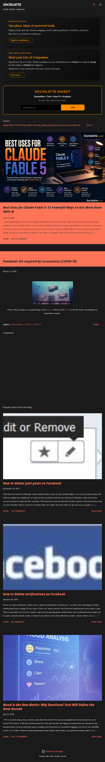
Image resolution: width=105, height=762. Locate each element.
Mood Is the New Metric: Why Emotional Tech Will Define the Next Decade (48, 707)
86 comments (17, 622)
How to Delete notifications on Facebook (34, 594)
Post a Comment (19, 239)
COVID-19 (28, 324)
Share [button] (6, 239)
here (50, 310)
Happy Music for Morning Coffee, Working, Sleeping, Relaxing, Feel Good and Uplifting (41, 125)
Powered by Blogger (54, 751)
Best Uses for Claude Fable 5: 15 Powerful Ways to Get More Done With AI (52, 209)
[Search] (94, 4)
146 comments (18, 511)
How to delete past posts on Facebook (32, 483)
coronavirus (16, 324)
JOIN (73, 107)
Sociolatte (12, 4)
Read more (97, 511)
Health (37, 324)
